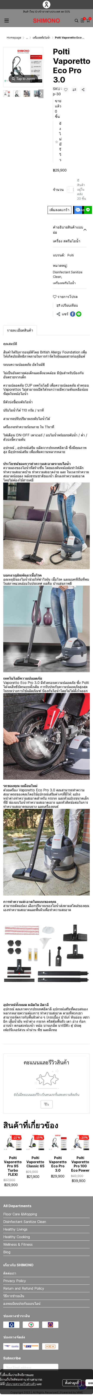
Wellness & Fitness (18, 1244)
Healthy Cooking (16, 1237)
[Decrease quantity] (68, 189)
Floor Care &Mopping (20, 1214)
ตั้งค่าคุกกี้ (72, 1383)
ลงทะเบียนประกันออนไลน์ (21, 1303)
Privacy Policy (14, 1281)
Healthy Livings (15, 1229)
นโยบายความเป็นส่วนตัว (20, 1384)
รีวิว (46, 1104)
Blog (6, 1252)
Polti (70, 255)
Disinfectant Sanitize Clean (67, 274)
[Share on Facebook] (72, 314)
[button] (77, 21)
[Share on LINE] (78, 314)
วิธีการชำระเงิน (13, 1296)
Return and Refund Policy (23, 1288)
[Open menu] (6, 20)
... (27, 37)
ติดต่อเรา (9, 1273)
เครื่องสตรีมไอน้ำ (41, 37)
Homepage (14, 37)
